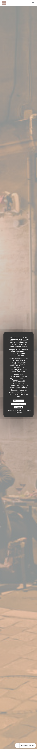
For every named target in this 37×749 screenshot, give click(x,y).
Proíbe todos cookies (18, 404)
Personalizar (18, 407)
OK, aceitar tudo (18, 400)
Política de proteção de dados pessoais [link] (19, 410)
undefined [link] (19, 412)
